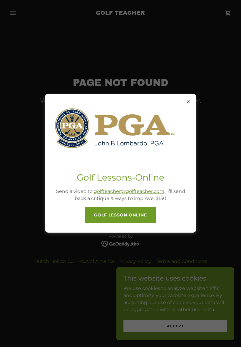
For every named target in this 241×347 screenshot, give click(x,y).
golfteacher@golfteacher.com (129, 191)
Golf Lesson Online (120, 215)
